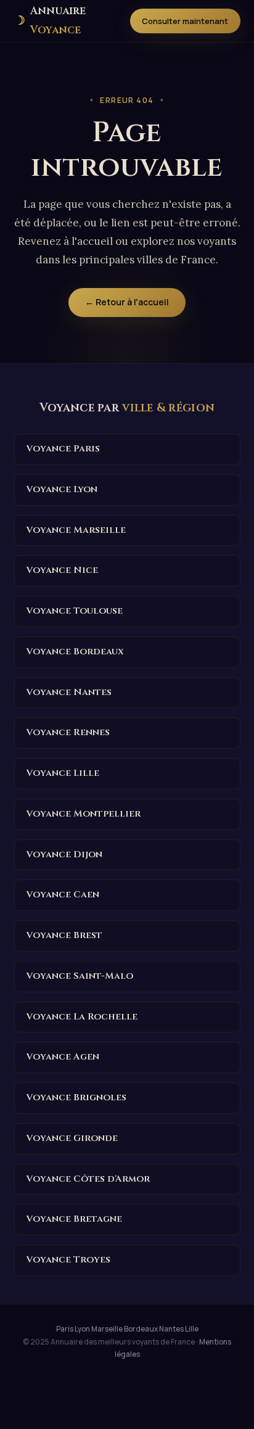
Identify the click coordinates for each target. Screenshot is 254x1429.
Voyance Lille (63, 773)
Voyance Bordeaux (75, 651)
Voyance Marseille (76, 530)
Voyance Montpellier (84, 813)
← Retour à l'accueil (127, 302)
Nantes (171, 1329)
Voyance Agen (63, 1056)
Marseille (107, 1329)
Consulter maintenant (185, 21)
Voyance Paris (63, 448)
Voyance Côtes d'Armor (88, 1178)
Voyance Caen (63, 894)
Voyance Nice (62, 570)
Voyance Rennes (68, 732)
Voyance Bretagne (74, 1219)
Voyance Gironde (72, 1138)
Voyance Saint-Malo (80, 976)
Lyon (82, 1329)
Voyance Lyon (62, 489)
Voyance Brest (64, 935)
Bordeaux (141, 1329)
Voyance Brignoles (76, 1097)
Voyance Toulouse (75, 610)
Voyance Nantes (69, 692)
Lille (192, 1329)
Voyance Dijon (64, 854)
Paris (64, 1329)
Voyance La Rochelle (82, 1016)
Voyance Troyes (68, 1259)
